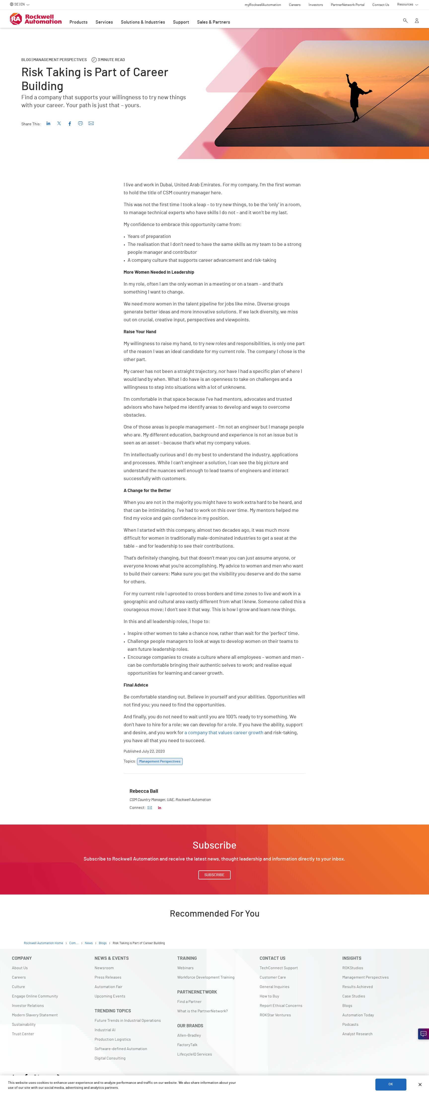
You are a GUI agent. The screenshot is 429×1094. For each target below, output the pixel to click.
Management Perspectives (365, 977)
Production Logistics (113, 1039)
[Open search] (405, 21)
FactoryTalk (187, 1045)
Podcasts (350, 1025)
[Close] (420, 1085)
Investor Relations (28, 1006)
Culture (18, 987)
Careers (19, 977)
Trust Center (23, 1034)
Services (104, 22)
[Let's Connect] (423, 1033)
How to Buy (269, 996)
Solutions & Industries (143, 22)
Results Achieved (357, 987)
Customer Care (273, 977)
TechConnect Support (279, 968)
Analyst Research (357, 1034)
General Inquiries (274, 987)
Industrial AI (105, 1030)
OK (391, 1084)
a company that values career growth (223, 732)
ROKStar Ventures (275, 1015)
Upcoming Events (110, 996)
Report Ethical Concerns (281, 1006)
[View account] (417, 21)
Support (181, 22)
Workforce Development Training (206, 977)
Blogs (347, 1006)
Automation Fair (108, 987)
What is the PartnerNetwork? (202, 1011)
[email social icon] (150, 807)
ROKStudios (352, 968)
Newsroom (104, 968)
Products (79, 22)
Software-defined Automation (121, 1049)
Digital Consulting (110, 1058)
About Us (20, 968)
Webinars (185, 968)
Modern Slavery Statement (35, 1015)
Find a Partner (189, 1002)
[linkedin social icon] (160, 808)
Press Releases (108, 977)
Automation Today (358, 1015)
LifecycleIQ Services (194, 1054)
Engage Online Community (35, 996)
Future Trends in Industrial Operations (128, 1021)
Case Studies (353, 996)
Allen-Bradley (189, 1035)
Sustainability (24, 1025)
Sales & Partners (213, 22)
